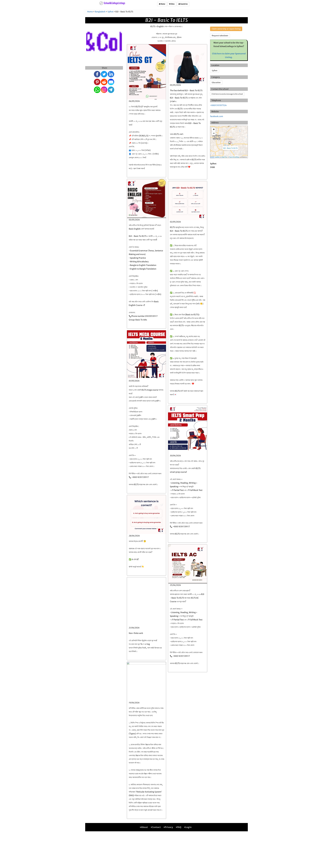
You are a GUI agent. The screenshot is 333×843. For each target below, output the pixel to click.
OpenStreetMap (234, 157)
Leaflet (217, 157)
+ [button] (214, 129)
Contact (156, 827)
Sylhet (110, 11)
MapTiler (224, 157)
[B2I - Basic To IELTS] (229, 142)
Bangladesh (100, 11)
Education (216, 82)
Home (162, 4)
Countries (184, 4)
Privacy (169, 827)
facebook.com (216, 116)
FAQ (179, 827)
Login (188, 827)
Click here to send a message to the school (227, 94)
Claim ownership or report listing (226, 29)
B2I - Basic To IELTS (230, 148)
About (144, 827)
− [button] (214, 133)
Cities (172, 4)
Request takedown (220, 35)
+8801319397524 (218, 105)
